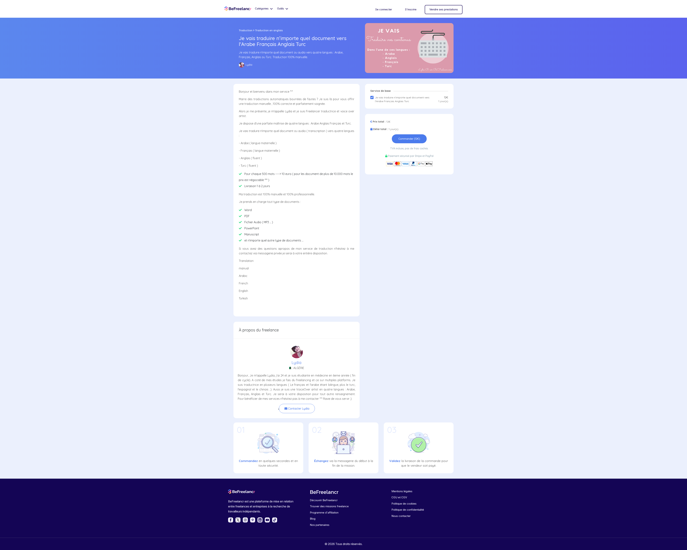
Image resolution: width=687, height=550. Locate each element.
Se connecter (383, 9)
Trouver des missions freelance (329, 506)
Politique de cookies (403, 503)
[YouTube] (267, 520)
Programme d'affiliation (324, 512)
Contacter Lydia (298, 408)
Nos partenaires (319, 525)
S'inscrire (410, 9)
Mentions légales (401, 491)
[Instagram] (245, 520)
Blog (312, 518)
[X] (238, 520)
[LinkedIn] (260, 520)
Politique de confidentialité (407, 509)
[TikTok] (274, 520)
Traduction (245, 30)
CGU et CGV (399, 497)
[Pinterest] (252, 520)
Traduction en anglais (269, 30)
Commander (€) (409, 138)
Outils (281, 8)
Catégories (262, 8)
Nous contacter (401, 516)
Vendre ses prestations (443, 9)
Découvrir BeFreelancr (324, 500)
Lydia (296, 362)
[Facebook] (230, 520)
